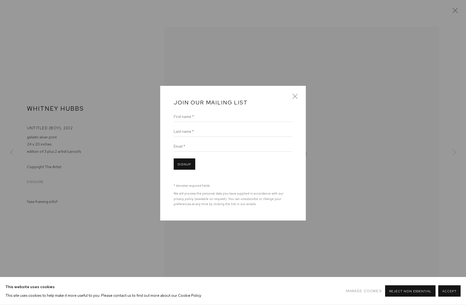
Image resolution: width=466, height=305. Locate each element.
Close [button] (294, 97)
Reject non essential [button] (410, 291)
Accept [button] (449, 291)
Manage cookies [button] (364, 291)
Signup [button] (184, 164)
